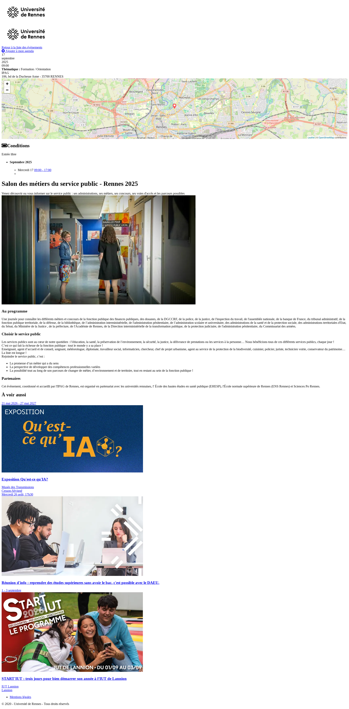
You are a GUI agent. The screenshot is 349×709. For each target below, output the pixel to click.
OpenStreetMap (326, 137)
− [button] (7, 90)
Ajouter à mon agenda (19, 51)
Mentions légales (20, 697)
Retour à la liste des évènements (22, 47)
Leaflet (311, 137)
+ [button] (7, 83)
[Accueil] (26, 43)
